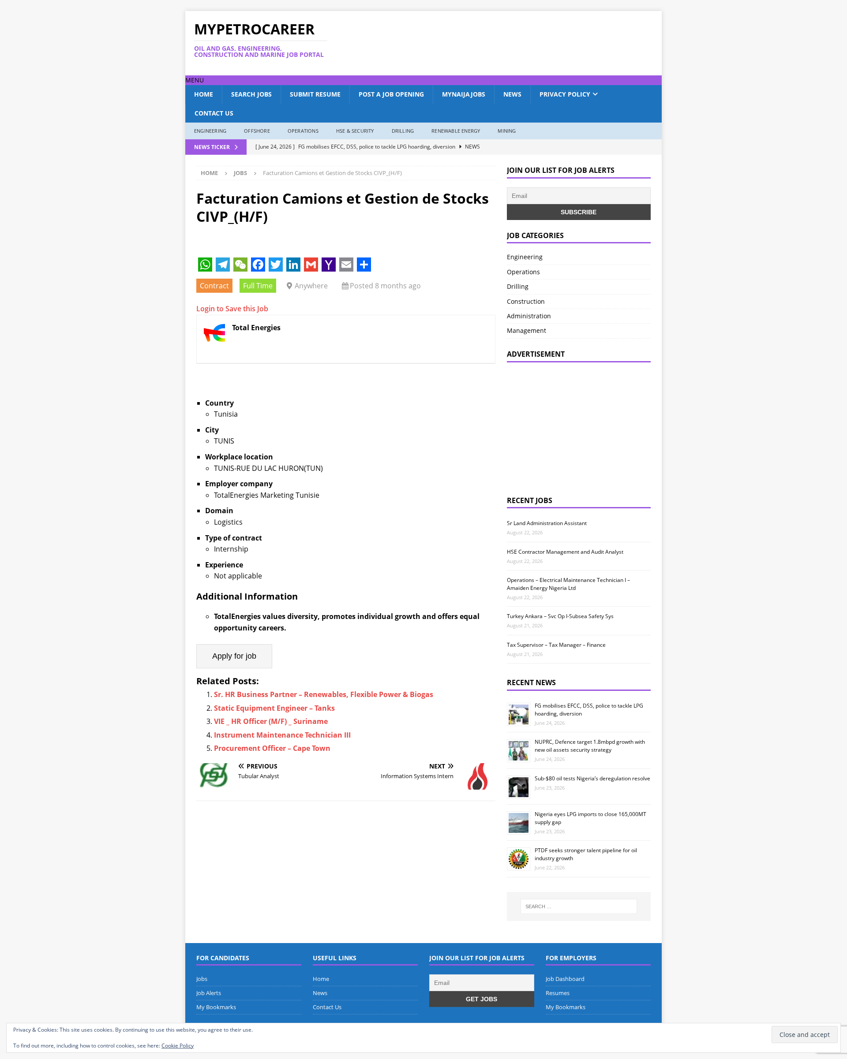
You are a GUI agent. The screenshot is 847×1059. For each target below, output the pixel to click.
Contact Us (214, 113)
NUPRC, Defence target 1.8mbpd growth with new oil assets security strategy (590, 745)
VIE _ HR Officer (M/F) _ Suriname (271, 721)
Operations (303, 130)
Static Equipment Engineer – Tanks (274, 708)
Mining (507, 130)
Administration (529, 316)
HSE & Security (355, 130)
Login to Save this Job (232, 308)
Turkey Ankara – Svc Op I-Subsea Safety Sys (560, 616)
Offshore (257, 130)
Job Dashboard (565, 979)
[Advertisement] (508, 43)
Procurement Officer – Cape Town (272, 748)
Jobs (201, 979)
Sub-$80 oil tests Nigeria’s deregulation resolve (592, 778)
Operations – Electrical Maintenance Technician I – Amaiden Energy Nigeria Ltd (568, 584)
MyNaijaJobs (463, 94)
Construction (526, 301)
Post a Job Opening (391, 94)
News (512, 94)
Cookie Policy (177, 1045)
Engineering (210, 130)
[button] (194, 80)
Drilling (403, 130)
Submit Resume (315, 94)
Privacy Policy (565, 94)
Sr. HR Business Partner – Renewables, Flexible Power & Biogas (323, 694)
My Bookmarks (216, 1007)
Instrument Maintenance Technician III (282, 735)
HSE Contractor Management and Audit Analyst (565, 552)
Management (526, 330)
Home (203, 94)
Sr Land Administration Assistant (547, 523)
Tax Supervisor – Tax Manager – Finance (556, 645)
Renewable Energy (455, 130)
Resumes (558, 993)
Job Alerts (208, 993)
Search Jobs (251, 94)
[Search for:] (579, 906)
